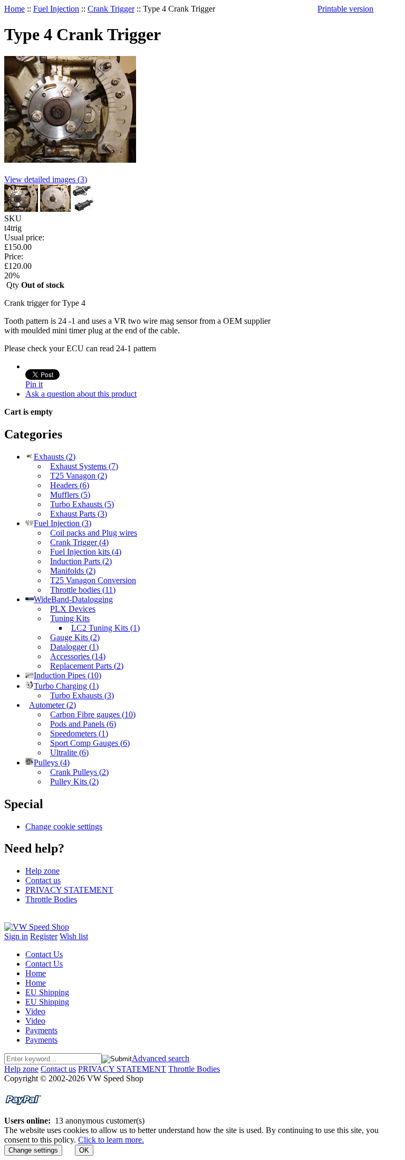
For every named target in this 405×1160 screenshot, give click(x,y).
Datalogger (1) (74, 646)
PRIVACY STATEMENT (69, 889)
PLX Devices (72, 608)
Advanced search (160, 1058)
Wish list (74, 936)
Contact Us (44, 954)
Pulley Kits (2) (74, 781)
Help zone (42, 870)
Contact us (43, 880)
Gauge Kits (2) (75, 637)
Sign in (16, 936)
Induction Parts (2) (81, 561)
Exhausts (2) (54, 456)
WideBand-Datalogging (73, 599)
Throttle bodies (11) (82, 589)
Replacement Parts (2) (86, 665)
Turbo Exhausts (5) (82, 504)
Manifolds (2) (72, 570)
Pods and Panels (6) (83, 723)
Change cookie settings (63, 826)
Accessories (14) (77, 656)
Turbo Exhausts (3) (82, 695)
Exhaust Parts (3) (78, 513)
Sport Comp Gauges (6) (90, 742)
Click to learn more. (111, 1139)
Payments (41, 1030)
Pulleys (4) (52, 762)
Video (35, 1011)
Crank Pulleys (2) (79, 772)
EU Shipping (47, 992)
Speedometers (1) (79, 733)
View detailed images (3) (45, 179)
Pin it (34, 384)
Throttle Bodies (51, 899)
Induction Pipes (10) (67, 675)
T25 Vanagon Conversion (93, 580)
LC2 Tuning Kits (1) (105, 627)
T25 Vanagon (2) (78, 475)
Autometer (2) (52, 704)
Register (43, 936)
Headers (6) (69, 485)
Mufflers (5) (70, 494)
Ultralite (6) (69, 752)
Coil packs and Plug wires (93, 532)
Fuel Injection (56, 8)
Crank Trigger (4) (79, 542)
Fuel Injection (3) (62, 523)
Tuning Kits (70, 618)
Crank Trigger (111, 8)
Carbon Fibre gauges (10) (93, 714)
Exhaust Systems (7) (84, 466)
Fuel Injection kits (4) (85, 551)
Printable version (345, 8)
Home (14, 8)
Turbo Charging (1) (66, 685)
